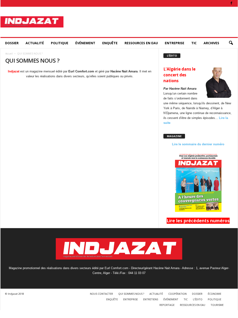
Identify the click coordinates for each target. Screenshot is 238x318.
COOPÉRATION (177, 293)
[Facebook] (231, 3)
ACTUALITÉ (35, 43)
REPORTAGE (167, 305)
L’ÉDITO (197, 299)
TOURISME (217, 305)
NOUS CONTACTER (101, 293)
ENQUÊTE (110, 43)
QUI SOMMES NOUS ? (131, 293)
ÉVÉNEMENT (85, 43)
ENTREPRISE (174, 43)
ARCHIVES (211, 43)
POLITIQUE (59, 43)
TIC (194, 43)
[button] (231, 43)
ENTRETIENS (150, 299)
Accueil (9, 53)
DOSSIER (12, 43)
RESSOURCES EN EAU (141, 43)
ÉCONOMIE (214, 293)
